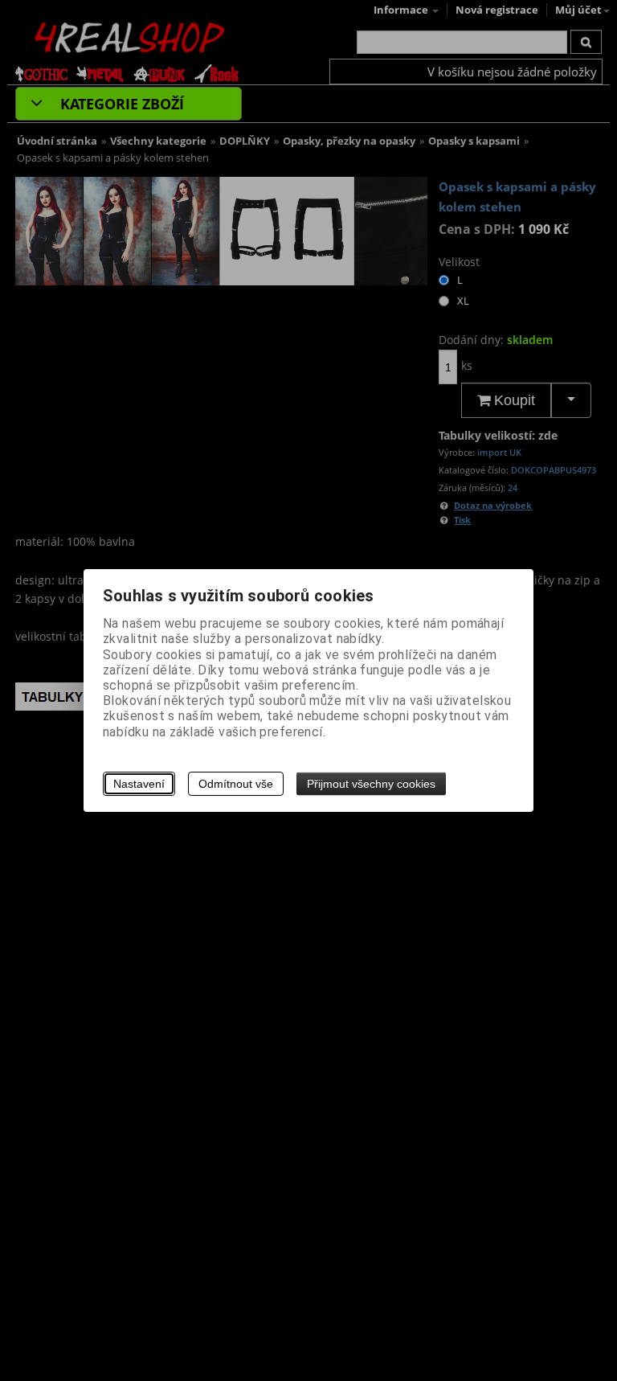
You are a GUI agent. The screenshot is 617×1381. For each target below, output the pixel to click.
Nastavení (139, 783)
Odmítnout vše (235, 783)
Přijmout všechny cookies (371, 783)
